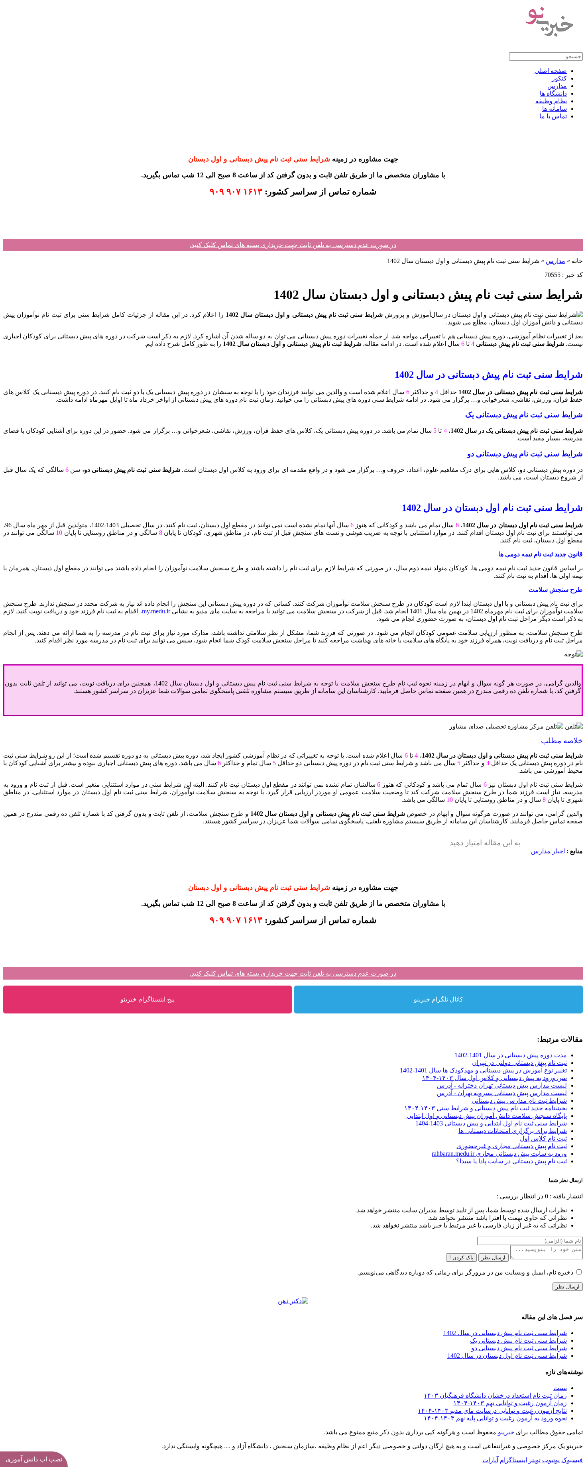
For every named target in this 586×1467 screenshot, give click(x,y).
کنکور (559, 78)
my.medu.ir (156, 611)
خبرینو (506, 1432)
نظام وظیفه (551, 101)
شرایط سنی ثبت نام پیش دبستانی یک (518, 1340)
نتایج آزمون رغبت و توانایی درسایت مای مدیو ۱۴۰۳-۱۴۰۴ (492, 1410)
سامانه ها (554, 108)
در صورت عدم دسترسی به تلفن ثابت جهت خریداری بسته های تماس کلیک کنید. (293, 245)
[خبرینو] (549, 40)
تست (560, 1388)
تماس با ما (553, 116)
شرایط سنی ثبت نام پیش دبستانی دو (519, 1348)
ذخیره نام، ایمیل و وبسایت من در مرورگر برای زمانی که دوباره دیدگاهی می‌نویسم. (465, 1272)
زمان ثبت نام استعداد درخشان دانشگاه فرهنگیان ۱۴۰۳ (495, 1395)
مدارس (557, 85)
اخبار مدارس (548, 851)
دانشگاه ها (553, 93)
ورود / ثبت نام (565, 48)
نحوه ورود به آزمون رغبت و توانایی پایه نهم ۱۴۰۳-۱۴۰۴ (495, 1418)
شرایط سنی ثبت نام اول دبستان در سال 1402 (507, 1355)
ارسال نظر (493, 1258)
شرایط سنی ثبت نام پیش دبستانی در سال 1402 (505, 1333)
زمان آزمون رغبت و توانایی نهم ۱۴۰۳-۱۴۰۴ (510, 1403)
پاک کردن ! (461, 1258)
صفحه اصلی (551, 70)
